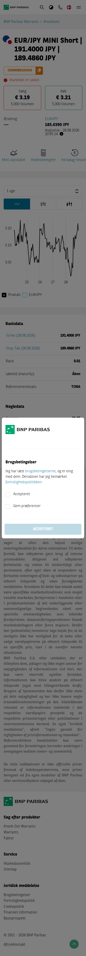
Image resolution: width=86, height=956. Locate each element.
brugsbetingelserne (40, 471)
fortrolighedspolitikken (24, 482)
